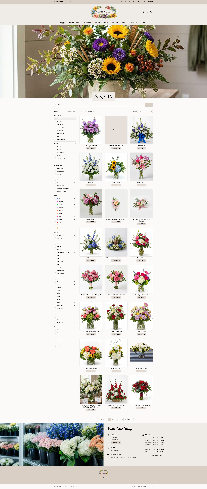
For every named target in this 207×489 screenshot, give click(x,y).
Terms (133, 486)
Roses (106, 22)
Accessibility (144, 486)
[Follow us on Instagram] (103, 478)
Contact (127, 2)
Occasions (134, 22)
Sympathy (115, 22)
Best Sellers (87, 22)
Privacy (138, 486)
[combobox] (145, 111)
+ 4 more (113, 459)
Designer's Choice (74, 22)
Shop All (62, 22)
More (144, 22)
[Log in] (147, 12)
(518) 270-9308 (60, 2)
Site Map (151, 486)
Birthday (97, 22)
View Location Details (156, 455)
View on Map (116, 442)
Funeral (124, 22)
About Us (120, 2)
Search (150, 105)
